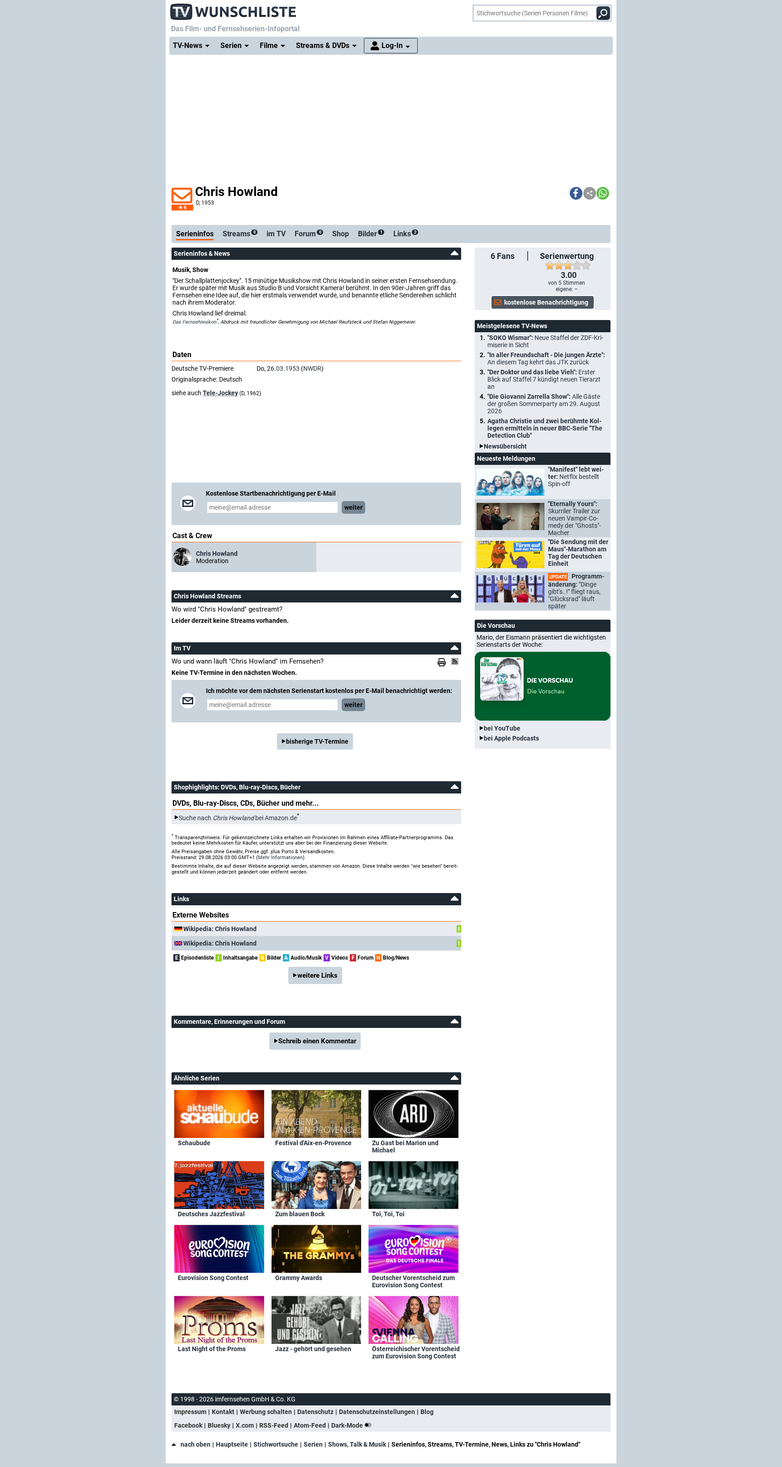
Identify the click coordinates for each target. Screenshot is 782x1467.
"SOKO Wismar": (545, 341)
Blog (427, 1411)
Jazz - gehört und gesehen (313, 1348)
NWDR (312, 368)
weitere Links (317, 975)
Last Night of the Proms (212, 1348)
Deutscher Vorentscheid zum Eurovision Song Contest (413, 1281)
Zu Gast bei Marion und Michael (405, 1146)
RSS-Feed (273, 1425)
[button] (576, 193)
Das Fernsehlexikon (194, 322)
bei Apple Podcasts (511, 738)
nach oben (195, 1444)
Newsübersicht (505, 446)
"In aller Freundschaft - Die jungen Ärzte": (546, 358)
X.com (245, 1425)
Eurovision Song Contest (213, 1277)
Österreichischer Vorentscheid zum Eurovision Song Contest (416, 1352)
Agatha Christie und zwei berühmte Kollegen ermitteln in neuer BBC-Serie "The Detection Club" (544, 428)
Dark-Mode (347, 1425)
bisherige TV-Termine (317, 741)
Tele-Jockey (220, 393)
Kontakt (223, 1411)
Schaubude (194, 1143)
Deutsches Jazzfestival (211, 1214)
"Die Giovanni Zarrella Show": (543, 404)
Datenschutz (315, 1411)
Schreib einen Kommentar (317, 1041)
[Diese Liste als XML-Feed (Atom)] (456, 661)
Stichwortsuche (275, 1444)
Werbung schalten (266, 1411)
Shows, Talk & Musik (357, 1444)
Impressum (190, 1411)
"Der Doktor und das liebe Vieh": (544, 379)
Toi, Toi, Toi (388, 1214)
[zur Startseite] (233, 9)
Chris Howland (217, 553)
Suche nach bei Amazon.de (238, 817)
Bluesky (219, 1425)
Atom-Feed (310, 1425)
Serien (313, 1444)
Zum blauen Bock (299, 1214)
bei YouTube (502, 728)
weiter (353, 507)
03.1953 (288, 368)
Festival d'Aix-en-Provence (313, 1143)
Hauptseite (232, 1444)
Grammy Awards (298, 1277)
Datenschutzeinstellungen (377, 1411)
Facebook (188, 1425)
